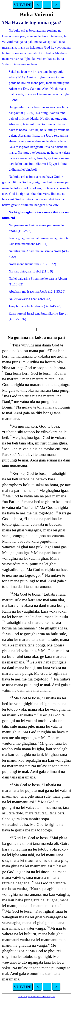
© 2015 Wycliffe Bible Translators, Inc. (36, 996)
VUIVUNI (23, 4)
